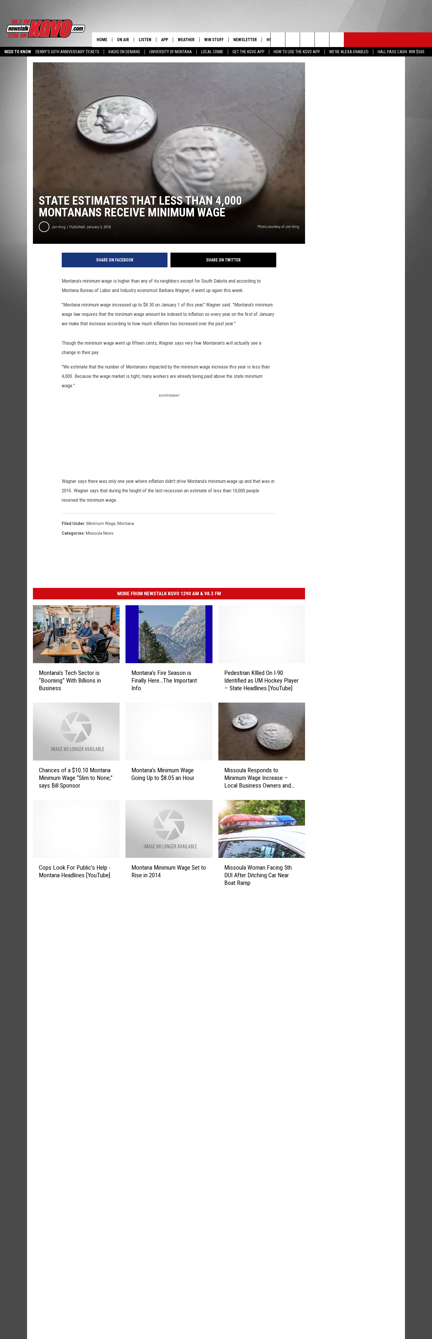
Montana (125, 523)
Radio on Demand (124, 51)
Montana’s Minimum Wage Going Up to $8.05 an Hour (162, 774)
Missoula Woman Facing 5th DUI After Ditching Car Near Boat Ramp (258, 875)
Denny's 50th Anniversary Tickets (67, 51)
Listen (145, 39)
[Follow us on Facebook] (307, 39)
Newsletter (245, 39)
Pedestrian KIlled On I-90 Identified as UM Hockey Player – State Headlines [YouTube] (261, 680)
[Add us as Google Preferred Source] (292, 39)
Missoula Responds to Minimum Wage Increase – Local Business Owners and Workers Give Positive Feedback (257, 778)
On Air (123, 39)
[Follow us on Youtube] (336, 39)
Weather (186, 39)
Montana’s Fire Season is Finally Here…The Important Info (164, 680)
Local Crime (212, 51)
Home (102, 39)
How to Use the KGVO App (297, 51)
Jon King (59, 227)
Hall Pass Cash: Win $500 (401, 51)
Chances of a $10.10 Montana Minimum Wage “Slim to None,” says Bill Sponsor (76, 778)
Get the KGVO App (248, 51)
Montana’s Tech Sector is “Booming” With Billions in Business (70, 680)
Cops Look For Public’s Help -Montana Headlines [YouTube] (74, 871)
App (164, 39)
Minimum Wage (100, 523)
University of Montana (170, 51)
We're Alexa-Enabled (349, 51)
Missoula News (99, 533)
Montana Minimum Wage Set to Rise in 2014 (168, 871)
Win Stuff (214, 39)
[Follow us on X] (322, 39)
